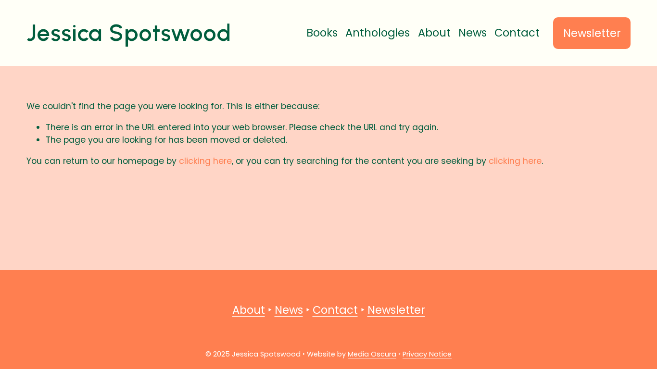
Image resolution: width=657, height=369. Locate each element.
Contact (517, 32)
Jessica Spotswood (129, 33)
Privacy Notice (427, 354)
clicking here (205, 161)
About (434, 32)
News (472, 32)
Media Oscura (372, 354)
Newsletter (592, 33)
